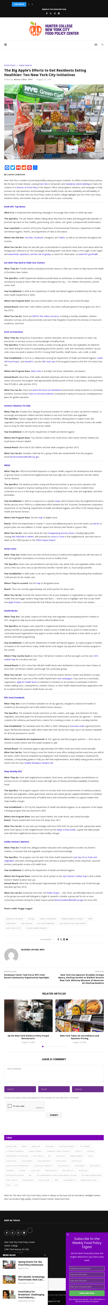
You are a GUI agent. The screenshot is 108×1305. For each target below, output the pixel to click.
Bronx (24, 1146)
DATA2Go (90, 1151)
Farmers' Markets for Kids (72, 919)
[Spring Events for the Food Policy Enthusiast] (9, 1264)
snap (56, 1180)
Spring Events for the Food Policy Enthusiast (30, 1263)
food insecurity (44, 1161)
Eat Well (31, 919)
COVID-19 (78, 1151)
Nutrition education (15, 1175)
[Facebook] (46, 13)
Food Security (64, 1166)
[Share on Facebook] (58, 939)
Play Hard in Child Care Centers (72, 923)
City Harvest (85, 1146)
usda (8, 1185)
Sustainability (69, 1180)
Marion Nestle (51, 1170)
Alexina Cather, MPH (23, 79)
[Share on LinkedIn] (64, 939)
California (49, 1146)
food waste (80, 1166)
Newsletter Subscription (54, 9)
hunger (22, 1170)
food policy (76, 1161)
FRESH (90, 919)
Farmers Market (76, 1156)
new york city (68, 1170)
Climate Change (35, 1151)
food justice (61, 1161)
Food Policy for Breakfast (17, 1166)
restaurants (28, 1180)
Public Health (12, 1180)
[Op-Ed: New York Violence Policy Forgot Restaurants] (28, 1015)
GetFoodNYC (95, 1166)
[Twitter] (51, 13)
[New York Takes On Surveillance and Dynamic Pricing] (79, 1015)
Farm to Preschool (48, 919)
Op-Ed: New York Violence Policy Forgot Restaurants (28, 1037)
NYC (30, 1175)
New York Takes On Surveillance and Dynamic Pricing (79, 1037)
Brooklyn (36, 1146)
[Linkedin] (58, 13)
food (90, 1156)
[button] (28, 4)
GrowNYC (10, 1170)
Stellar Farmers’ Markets (36, 928)
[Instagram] (55, 13)
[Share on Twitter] (61, 939)
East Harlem (38, 1156)
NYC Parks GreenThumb (91, 1175)
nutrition (83, 1170)
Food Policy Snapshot (43, 1166)
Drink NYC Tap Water (14, 919)
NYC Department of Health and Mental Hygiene (57, 1175)
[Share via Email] (67, 939)
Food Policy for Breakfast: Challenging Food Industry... (31, 1294)
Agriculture (11, 1146)
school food (44, 1180)
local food (35, 1170)
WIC (16, 1185)
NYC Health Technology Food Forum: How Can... (31, 1278)
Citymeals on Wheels (14, 1151)
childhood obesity (67, 1146)
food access (11, 1161)
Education (60, 1156)
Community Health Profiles (58, 1151)
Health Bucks (26, 923)
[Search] (102, 45)
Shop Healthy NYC (13, 928)
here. (67, 1199)
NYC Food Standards (46, 923)
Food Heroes (26, 1161)
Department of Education (17, 1156)
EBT (49, 1156)
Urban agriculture (88, 1180)
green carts (11, 923)
